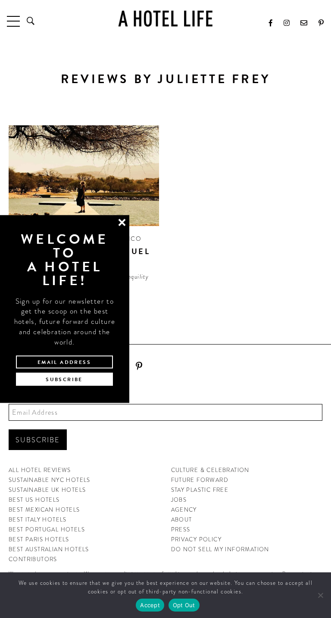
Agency (184, 510)
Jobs (179, 500)
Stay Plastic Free (200, 490)
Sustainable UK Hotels (47, 490)
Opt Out (184, 605)
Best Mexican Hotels (44, 510)
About (181, 520)
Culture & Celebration (210, 470)
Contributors (33, 559)
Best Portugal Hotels (47, 529)
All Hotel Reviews (40, 470)
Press (180, 529)
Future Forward (200, 480)
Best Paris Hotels (39, 539)
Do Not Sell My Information (220, 549)
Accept (150, 605)
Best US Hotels (34, 500)
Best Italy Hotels (38, 520)
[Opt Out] (320, 595)
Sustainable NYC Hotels (50, 480)
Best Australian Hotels (49, 549)
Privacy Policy (196, 539)
